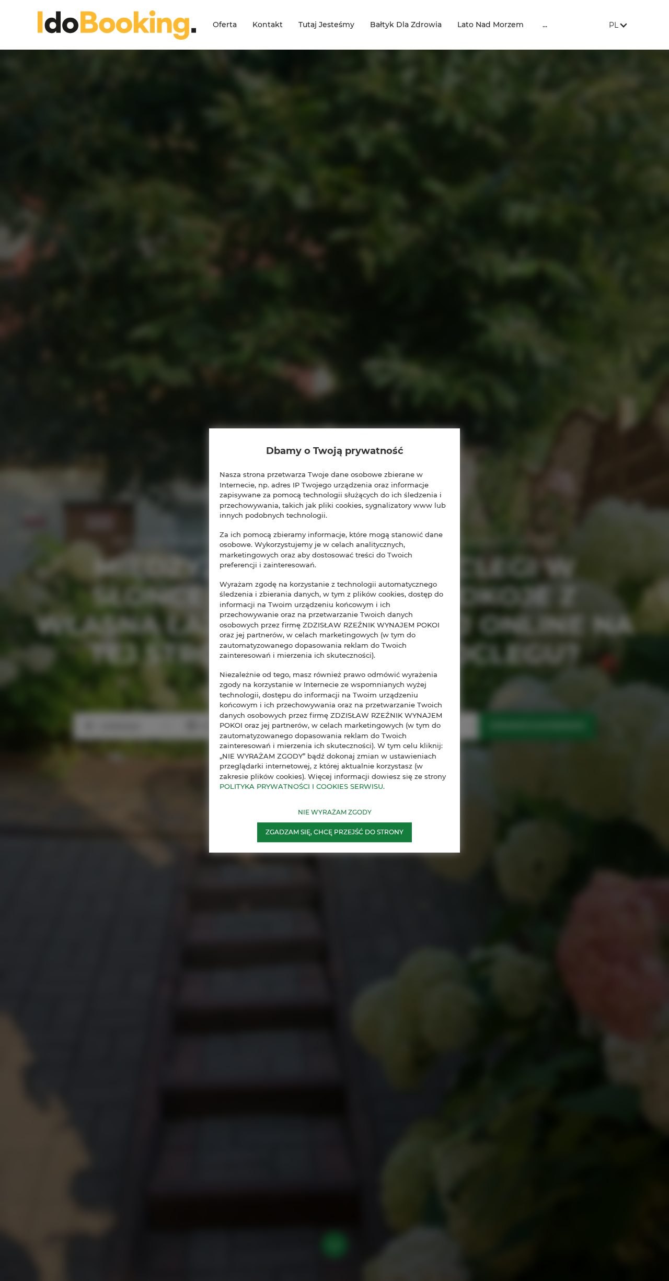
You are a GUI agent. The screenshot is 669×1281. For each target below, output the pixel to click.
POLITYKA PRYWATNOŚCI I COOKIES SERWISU (301, 786)
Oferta (225, 24)
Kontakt (267, 24)
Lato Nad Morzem (490, 24)
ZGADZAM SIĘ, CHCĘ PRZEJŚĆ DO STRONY (334, 832)
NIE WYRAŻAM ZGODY (335, 812)
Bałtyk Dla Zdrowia (406, 24)
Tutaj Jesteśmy (326, 24)
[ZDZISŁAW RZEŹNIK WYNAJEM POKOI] (117, 25)
